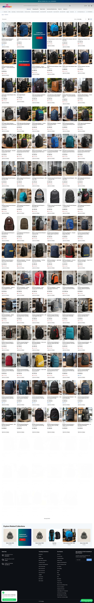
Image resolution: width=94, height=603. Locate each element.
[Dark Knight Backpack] (24, 85)
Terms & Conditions (60, 586)
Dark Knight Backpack (21, 94)
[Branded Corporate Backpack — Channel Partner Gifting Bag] (70, 305)
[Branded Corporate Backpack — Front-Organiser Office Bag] (85, 442)
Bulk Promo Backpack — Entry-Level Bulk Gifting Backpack (39, 343)
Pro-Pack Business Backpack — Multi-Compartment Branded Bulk (54, 151)
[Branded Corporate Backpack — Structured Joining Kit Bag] (54, 442)
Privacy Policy (59, 582)
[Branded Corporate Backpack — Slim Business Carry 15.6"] (9, 442)
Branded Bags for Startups (62, 594)
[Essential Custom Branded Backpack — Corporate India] (54, 168)
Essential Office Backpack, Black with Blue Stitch (70, 40)
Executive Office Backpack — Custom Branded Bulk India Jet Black (85, 95)
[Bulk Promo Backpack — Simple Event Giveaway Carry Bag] (85, 250)
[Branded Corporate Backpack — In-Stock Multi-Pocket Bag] (85, 414)
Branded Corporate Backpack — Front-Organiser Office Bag (84, 452)
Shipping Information (60, 588)
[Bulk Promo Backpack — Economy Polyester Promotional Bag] (70, 250)
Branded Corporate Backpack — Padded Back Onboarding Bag (69, 452)
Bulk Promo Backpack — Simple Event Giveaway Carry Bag (85, 261)
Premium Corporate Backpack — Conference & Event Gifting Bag (8, 370)
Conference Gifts (27, 11)
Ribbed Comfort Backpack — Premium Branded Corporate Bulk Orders (39, 151)
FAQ (58, 576)
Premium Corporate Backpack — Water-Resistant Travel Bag (23, 343)
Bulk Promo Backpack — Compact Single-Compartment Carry (69, 480)
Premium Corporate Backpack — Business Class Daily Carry (84, 315)
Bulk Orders (41, 578)
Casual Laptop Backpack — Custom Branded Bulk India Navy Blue (39, 124)
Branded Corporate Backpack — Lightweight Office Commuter (38, 452)
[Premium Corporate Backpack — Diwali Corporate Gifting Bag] (24, 387)
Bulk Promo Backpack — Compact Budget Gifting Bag (69, 233)
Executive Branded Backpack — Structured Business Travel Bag (38, 397)
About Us (58, 554)
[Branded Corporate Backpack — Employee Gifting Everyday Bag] (85, 278)
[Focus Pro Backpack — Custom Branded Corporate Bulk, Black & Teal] (39, 57)
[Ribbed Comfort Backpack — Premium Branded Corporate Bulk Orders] (39, 141)
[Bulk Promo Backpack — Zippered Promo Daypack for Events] (9, 278)
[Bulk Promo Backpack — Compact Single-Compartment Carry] (70, 469)
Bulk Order (59, 578)
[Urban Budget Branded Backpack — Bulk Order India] (24, 196)
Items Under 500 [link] (10, 543)
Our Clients (59, 566)
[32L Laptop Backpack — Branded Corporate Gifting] (39, 497)
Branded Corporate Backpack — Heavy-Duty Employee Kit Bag (69, 507)
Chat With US (7, 564)
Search (58, 570)
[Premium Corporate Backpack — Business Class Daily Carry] (85, 305)
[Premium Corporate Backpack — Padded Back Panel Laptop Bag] (9, 387)
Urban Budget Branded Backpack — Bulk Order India (23, 206)
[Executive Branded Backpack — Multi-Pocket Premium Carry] (54, 469)
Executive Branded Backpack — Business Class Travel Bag (38, 480)
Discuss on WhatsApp (87, 600)
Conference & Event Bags (61, 592)
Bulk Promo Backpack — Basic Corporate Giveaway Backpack (83, 480)
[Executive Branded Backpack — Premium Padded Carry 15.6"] (85, 387)
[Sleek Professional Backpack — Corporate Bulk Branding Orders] (70, 113)
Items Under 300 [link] (84, 543)
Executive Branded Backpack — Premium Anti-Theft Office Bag (68, 370)
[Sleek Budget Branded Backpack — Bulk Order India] (9, 223)
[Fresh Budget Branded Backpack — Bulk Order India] (24, 223)
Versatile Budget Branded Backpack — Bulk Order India (9, 179)
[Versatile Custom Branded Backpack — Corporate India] (70, 196)
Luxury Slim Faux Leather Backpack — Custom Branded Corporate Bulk (54, 95)
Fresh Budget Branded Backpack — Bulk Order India (23, 233)
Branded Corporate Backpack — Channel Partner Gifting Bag (69, 315)
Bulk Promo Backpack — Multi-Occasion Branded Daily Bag (38, 288)
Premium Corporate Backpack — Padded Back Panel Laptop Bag (8, 397)
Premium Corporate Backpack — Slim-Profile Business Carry (53, 370)
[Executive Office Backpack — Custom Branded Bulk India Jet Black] (85, 85)
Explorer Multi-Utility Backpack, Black (70, 66)
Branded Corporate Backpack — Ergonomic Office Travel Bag (53, 425)
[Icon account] (89, 5)
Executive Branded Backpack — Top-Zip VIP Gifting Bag (69, 397)
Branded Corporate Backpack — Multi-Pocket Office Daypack (8, 261)
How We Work (59, 556)
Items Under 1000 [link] (40, 543)
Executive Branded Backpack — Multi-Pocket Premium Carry (54, 480)
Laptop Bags (14, 11)
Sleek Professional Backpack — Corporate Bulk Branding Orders (69, 124)
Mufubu (42, 601)
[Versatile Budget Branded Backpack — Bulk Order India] (9, 168)
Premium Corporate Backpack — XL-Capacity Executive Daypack (85, 343)
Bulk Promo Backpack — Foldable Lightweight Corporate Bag (53, 288)
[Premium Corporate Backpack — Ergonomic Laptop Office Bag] (54, 332)
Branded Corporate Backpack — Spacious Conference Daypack (8, 343)
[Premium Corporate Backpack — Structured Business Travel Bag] (70, 332)
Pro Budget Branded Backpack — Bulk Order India (70, 179)
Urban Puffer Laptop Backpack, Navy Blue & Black (9, 95)
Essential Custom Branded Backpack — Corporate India (54, 179)
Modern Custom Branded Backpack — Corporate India (39, 233)
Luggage (67, 11)
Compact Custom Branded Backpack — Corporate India (54, 206)
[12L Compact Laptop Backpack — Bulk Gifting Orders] (24, 497)
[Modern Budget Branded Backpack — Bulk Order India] (24, 168)
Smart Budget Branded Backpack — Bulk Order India (84, 206)
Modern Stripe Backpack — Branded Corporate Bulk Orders (8, 151)
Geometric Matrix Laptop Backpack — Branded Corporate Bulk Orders (85, 151)
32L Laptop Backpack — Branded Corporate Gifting (38, 507)
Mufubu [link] (54, 543)
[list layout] (89, 19)
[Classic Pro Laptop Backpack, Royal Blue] (24, 29)
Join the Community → (10, 599)
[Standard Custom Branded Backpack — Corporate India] (9, 196)
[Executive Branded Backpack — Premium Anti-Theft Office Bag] (70, 360)
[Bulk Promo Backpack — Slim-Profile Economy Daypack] (39, 360)
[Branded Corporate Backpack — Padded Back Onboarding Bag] (70, 442)
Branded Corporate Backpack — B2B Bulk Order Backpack (9, 425)
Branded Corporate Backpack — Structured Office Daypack (8, 40)
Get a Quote (41, 580)
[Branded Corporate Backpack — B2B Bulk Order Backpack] (9, 414)
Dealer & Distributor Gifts (61, 564)
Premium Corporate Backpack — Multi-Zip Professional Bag (84, 370)
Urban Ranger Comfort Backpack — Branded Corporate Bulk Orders (23, 151)
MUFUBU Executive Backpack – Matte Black (54, 67)
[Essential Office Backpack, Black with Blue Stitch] (70, 29)
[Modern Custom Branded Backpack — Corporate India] (39, 223)
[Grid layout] (91, 19)
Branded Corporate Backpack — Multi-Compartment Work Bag (53, 507)
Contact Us (59, 580)
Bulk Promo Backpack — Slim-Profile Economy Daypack (39, 370)
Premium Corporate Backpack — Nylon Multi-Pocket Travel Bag (23, 315)
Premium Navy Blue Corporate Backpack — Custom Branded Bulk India (8, 67)
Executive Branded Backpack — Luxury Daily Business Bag (23, 425)
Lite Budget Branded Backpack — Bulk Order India (39, 179)
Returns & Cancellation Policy (62, 584)
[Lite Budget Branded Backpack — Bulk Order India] (39, 168)
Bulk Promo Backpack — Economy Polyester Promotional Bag (69, 261)
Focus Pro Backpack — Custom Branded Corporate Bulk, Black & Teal (39, 67)
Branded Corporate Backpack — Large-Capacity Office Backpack (8, 480)
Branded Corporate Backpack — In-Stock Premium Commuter (23, 452)
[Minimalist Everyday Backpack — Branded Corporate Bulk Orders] (70, 141)
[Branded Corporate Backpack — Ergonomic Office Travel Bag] (54, 414)
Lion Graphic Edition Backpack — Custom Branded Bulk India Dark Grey (9, 124)
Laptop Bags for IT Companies (62, 590)
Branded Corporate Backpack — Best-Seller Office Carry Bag (9, 507)
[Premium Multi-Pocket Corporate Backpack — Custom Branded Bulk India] (70, 85)
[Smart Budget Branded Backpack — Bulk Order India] (85, 196)
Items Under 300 (56, 11)
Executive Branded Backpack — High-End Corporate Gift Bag (54, 397)
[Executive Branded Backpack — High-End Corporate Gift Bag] (54, 387)
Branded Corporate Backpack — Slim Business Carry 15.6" (9, 452)
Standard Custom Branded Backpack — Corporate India (9, 206)
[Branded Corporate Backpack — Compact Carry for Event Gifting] (24, 360)
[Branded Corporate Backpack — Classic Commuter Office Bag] (24, 469)
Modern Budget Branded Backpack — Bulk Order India (24, 179)
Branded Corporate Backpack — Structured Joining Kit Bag (53, 452)
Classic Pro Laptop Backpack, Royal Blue (23, 40)
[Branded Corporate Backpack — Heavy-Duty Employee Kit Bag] (70, 497)
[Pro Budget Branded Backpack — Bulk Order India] (70, 168)
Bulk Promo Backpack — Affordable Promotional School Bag (23, 261)
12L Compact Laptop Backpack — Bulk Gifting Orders (24, 507)
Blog (58, 572)
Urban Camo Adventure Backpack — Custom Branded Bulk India (39, 95)
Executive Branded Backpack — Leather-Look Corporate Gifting (69, 288)
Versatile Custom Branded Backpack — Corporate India (69, 206)
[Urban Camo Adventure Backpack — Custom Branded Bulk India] (39, 85)
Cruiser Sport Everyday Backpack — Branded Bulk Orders (84, 124)
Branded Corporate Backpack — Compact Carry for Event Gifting (23, 370)
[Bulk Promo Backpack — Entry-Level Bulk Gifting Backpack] (39, 332)
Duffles (9, 11)
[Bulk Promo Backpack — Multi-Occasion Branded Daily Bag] (39, 278)
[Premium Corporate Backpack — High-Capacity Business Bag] (85, 223)
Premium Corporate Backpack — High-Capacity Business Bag (84, 233)
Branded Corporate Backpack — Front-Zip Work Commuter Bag (38, 425)
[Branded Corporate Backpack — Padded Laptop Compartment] (54, 223)
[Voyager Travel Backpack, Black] (85, 29)
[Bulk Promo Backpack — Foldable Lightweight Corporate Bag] (54, 278)
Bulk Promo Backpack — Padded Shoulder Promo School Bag (23, 288)
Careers (58, 574)
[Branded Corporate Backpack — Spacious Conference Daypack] (9, 332)
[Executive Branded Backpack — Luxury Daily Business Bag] (24, 414)
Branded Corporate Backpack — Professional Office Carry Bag (53, 315)
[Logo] (7, 5)
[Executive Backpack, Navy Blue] (85, 57)
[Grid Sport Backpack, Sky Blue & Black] (54, 29)
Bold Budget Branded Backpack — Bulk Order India (38, 206)
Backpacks (5, 11)
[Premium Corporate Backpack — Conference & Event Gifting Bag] (9, 360)
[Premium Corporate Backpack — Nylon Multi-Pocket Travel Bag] (24, 305)
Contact (6, 560)
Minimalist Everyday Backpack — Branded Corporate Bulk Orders (69, 151)
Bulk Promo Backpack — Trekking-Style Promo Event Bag (38, 261)
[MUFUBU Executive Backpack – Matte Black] (54, 57)
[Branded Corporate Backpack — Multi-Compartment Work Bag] (54, 497)
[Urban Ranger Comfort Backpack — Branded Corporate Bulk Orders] (24, 141)
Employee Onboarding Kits (61, 562)
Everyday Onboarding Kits (35, 11)
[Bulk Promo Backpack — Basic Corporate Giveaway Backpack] (85, 469)
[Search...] (70, 6)
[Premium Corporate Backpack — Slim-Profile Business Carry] (54, 360)
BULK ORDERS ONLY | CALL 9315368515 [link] (48, 1)
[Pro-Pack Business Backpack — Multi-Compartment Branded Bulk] (54, 141)
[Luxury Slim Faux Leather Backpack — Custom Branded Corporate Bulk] (54, 85)
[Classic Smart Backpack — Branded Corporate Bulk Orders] (54, 113)
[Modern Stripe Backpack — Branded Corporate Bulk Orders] (9, 141)
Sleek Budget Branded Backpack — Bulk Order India (8, 233)
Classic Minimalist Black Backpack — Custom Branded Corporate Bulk (24, 124)
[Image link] (10, 537)
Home (3, 14)
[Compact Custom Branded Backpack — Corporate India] (54, 196)
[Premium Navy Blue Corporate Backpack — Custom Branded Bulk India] (9, 57)
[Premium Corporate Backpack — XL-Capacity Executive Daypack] (85, 332)
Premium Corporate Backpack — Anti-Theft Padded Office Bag (39, 315)
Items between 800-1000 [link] (69, 543)
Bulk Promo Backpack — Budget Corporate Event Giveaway (8, 315)
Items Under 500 (49, 11)
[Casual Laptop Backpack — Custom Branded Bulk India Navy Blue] (39, 113)
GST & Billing (59, 568)
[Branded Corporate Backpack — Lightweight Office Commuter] (39, 442)
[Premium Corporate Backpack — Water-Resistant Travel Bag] (24, 332)
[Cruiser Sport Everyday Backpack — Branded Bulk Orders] (85, 113)
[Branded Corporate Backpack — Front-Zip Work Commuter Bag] (39, 414)
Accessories (72, 11)
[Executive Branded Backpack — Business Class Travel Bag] (39, 469)
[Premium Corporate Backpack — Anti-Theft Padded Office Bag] (39, 305)
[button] (91, 5)
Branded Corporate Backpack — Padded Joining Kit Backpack (69, 425)
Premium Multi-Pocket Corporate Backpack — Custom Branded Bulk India (69, 95)
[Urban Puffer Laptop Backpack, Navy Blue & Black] (9, 85)
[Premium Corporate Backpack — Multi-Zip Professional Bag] (85, 360)
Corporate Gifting (60, 558)
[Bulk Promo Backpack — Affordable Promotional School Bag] (24, 250)
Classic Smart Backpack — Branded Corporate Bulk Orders (54, 124)
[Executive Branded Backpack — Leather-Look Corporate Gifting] (70, 278)
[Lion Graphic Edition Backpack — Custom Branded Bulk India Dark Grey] (9, 113)
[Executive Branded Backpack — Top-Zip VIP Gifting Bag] (70, 387)
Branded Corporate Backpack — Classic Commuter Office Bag (23, 480)
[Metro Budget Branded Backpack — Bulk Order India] (85, 168)
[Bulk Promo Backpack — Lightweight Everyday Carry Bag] (54, 250)
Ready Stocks (59, 560)
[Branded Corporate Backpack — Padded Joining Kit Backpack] (70, 414)
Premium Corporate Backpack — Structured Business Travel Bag (69, 343)
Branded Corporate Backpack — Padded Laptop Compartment (53, 233)
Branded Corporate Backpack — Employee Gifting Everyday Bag (84, 288)
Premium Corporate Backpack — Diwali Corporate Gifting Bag (23, 397)
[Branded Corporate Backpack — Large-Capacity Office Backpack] (9, 469)
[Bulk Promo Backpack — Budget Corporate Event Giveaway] (9, 305)
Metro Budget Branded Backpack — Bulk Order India (84, 179)
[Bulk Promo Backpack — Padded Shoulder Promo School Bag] (24, 278)
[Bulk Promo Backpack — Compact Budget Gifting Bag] (70, 223)
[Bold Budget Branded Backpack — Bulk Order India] (39, 196)
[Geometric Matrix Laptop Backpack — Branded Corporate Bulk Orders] (85, 141)
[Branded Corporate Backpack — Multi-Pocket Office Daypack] (9, 250)
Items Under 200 (62, 11)
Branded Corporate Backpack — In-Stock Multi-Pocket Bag (84, 425)
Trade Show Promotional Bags (62, 597)
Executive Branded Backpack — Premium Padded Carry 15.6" (84, 397)
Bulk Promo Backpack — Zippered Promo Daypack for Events (8, 288)
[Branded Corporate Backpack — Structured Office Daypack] (9, 29)
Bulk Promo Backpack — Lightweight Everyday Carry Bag (54, 261)
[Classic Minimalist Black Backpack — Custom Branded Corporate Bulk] (24, 113)
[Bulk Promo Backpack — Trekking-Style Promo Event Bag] (39, 250)
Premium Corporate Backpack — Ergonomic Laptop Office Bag (53, 343)
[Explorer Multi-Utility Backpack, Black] (70, 57)
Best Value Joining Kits (20, 11)
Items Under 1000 (43, 11)
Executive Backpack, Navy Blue (84, 66)
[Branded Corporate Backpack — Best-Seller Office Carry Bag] (9, 497)
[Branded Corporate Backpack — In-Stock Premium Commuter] (24, 442)
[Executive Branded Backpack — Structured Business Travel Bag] (39, 387)
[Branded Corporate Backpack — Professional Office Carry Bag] (54, 305)
